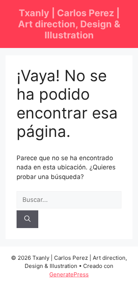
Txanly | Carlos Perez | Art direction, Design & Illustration (69, 24)
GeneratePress (69, 274)
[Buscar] (27, 219)
